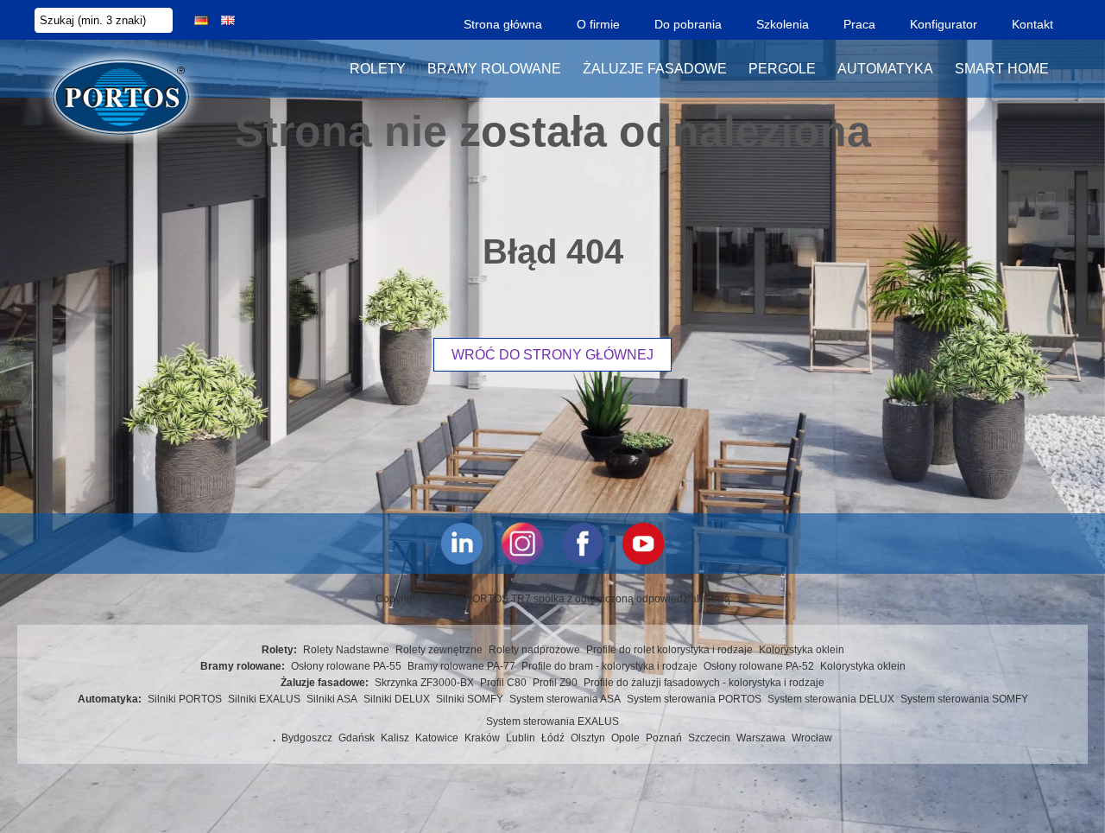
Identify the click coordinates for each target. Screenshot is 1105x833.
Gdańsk (356, 738)
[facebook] (582, 543)
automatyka (885, 68)
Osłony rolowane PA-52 (759, 666)
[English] (228, 20)
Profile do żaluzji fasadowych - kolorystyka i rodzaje (704, 683)
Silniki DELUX (396, 699)
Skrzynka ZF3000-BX (424, 683)
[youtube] (643, 543)
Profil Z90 (555, 683)
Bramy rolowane (494, 68)
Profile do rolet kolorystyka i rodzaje (669, 650)
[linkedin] (461, 543)
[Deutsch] (201, 20)
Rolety (378, 68)
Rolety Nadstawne (346, 650)
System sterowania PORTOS (694, 699)
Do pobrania (688, 24)
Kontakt (1032, 24)
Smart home (1002, 68)
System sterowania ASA (565, 699)
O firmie (598, 24)
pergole (782, 68)
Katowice (436, 738)
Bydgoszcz (306, 738)
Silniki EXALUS (264, 699)
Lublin (520, 738)
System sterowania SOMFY (964, 699)
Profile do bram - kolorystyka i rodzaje (609, 666)
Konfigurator (943, 24)
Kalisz (395, 738)
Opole (625, 738)
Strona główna (503, 24)
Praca (859, 24)
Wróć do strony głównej (552, 354)
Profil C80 (503, 683)
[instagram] (522, 543)
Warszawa (761, 738)
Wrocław (812, 738)
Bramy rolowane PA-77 (461, 666)
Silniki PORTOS (185, 699)
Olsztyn (588, 738)
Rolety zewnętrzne (439, 650)
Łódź (553, 738)
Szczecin (709, 738)
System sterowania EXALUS (552, 721)
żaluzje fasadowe (655, 68)
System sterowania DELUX (830, 699)
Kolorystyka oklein (801, 650)
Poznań (664, 738)
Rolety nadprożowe (534, 650)
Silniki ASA (331, 699)
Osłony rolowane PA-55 (346, 666)
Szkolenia (782, 24)
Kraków (482, 738)
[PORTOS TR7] (121, 69)
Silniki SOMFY (469, 699)
